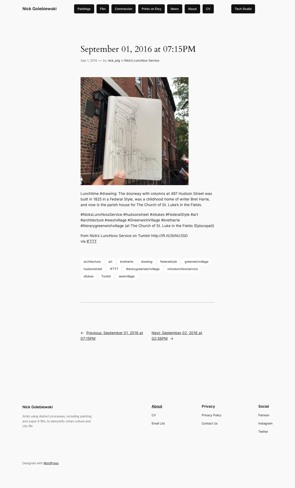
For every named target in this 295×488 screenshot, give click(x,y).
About (192, 9)
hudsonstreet (93, 269)
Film (103, 9)
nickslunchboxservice (182, 269)
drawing (146, 261)
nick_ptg (114, 60)
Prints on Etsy (151, 9)
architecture (92, 261)
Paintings (84, 9)
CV (208, 9)
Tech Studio (243, 9)
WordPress (51, 463)
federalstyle (168, 261)
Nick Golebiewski (39, 8)
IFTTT (92, 241)
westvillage (127, 276)
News (175, 9)
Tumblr (106, 276)
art (110, 261)
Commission (123, 9)
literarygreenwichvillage (143, 269)
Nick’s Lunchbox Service (141, 60)
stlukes (89, 276)
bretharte (126, 261)
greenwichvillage (196, 261)
